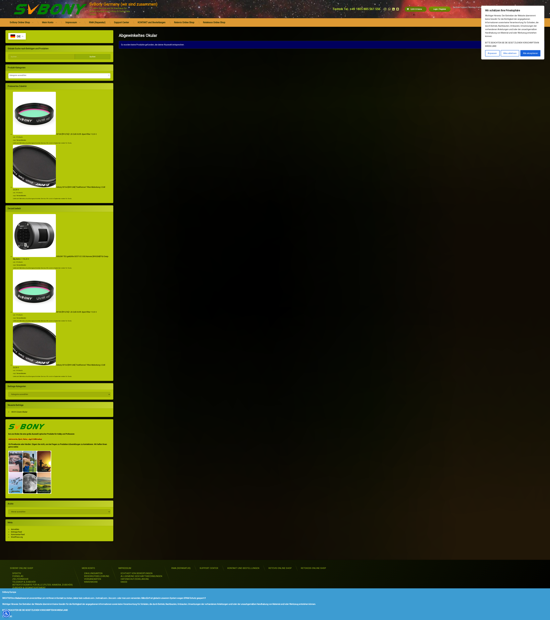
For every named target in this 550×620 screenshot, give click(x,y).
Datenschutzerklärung (135, 579)
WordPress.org (17, 537)
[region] (512, 32)
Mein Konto (47, 22)
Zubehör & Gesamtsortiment (29, 587)
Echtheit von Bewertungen (136, 573)
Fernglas (17, 576)
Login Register (439, 9)
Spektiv (16, 573)
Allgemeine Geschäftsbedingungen (141, 576)
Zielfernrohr (20, 579)
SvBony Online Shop (20, 22)
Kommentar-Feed (18, 535)
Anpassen (492, 53)
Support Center (121, 22)
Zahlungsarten (93, 573)
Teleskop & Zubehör (24, 582)
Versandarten (92, 579)
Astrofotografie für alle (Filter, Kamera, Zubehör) (42, 584)
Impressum (71, 22)
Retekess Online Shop (214, 22)
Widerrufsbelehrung (96, 576)
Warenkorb (91, 582)
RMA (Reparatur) (97, 22)
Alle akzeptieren (530, 53)
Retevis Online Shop (184, 22)
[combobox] (59, 75)
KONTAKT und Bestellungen (151, 22)
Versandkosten (21, 140)
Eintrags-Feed (16, 532)
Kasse (124, 582)
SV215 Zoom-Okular (19, 412)
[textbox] (59, 75)
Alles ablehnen (510, 53)
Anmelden (15, 529)
